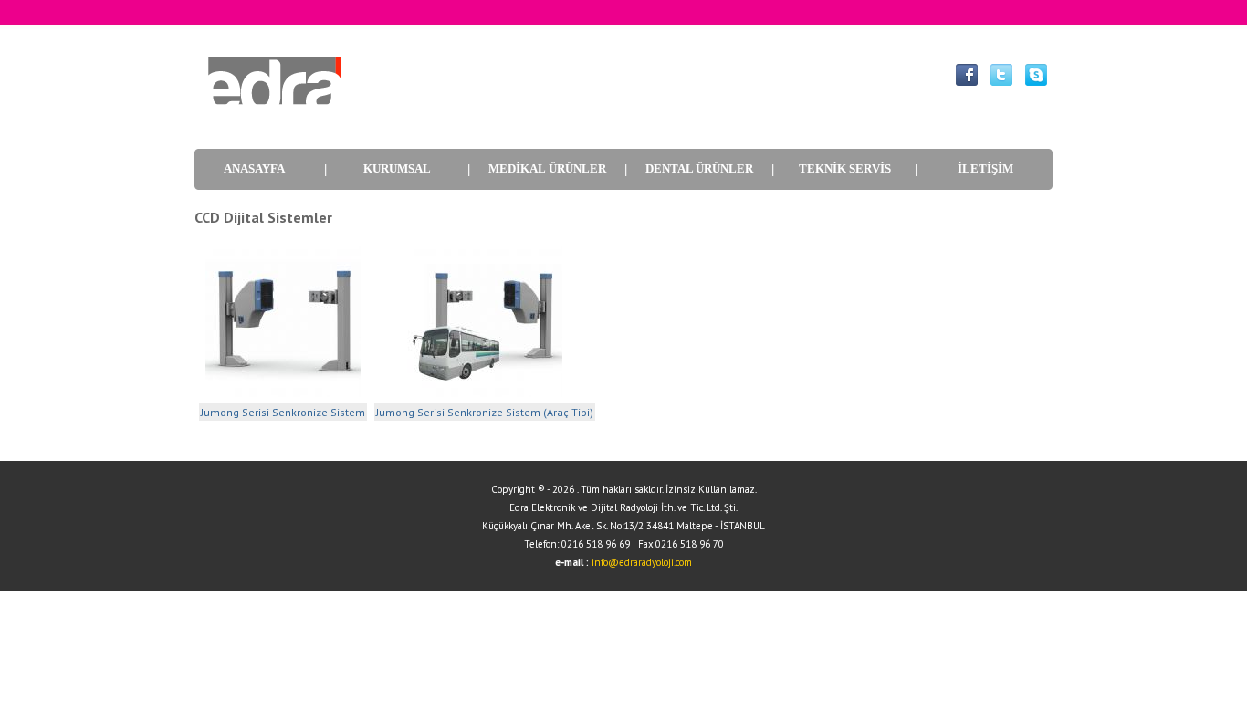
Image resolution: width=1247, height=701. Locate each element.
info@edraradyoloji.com (642, 562)
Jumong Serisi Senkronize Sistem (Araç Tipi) (484, 412)
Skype (1036, 75)
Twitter (1001, 75)
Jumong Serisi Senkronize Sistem (283, 412)
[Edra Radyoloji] (271, 116)
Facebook (967, 75)
